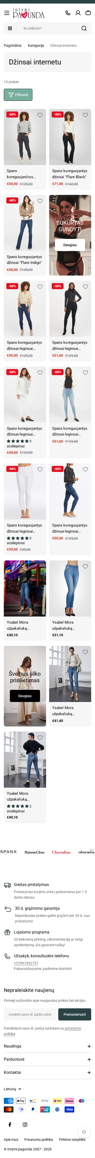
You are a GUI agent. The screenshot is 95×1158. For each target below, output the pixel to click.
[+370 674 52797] (68, 13)
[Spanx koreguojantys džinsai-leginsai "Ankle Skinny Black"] (70, 309)
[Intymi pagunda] (28, 852)
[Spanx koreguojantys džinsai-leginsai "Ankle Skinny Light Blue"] (70, 395)
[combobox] (47, 28)
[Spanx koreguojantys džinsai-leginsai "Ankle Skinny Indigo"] (25, 309)
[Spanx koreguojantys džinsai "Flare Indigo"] (25, 223)
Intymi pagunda (20, 1149)
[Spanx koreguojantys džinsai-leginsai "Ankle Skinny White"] (25, 395)
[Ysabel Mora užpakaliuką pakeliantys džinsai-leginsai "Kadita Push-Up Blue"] (25, 760)
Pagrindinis (13, 45)
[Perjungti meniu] (7, 13)
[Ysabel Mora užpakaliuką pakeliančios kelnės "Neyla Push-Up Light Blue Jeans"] (70, 588)
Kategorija (36, 45)
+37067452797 (26, 963)
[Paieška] (84, 28)
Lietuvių (10, 1089)
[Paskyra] (78, 13)
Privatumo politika (38, 1140)
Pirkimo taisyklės (72, 1140)
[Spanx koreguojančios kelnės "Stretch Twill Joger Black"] (25, 137)
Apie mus (11, 1140)
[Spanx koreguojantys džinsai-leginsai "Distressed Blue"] (70, 491)
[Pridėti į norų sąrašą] (40, 115)
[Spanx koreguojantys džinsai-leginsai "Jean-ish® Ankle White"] (25, 491)
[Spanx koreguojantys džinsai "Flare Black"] (70, 137)
